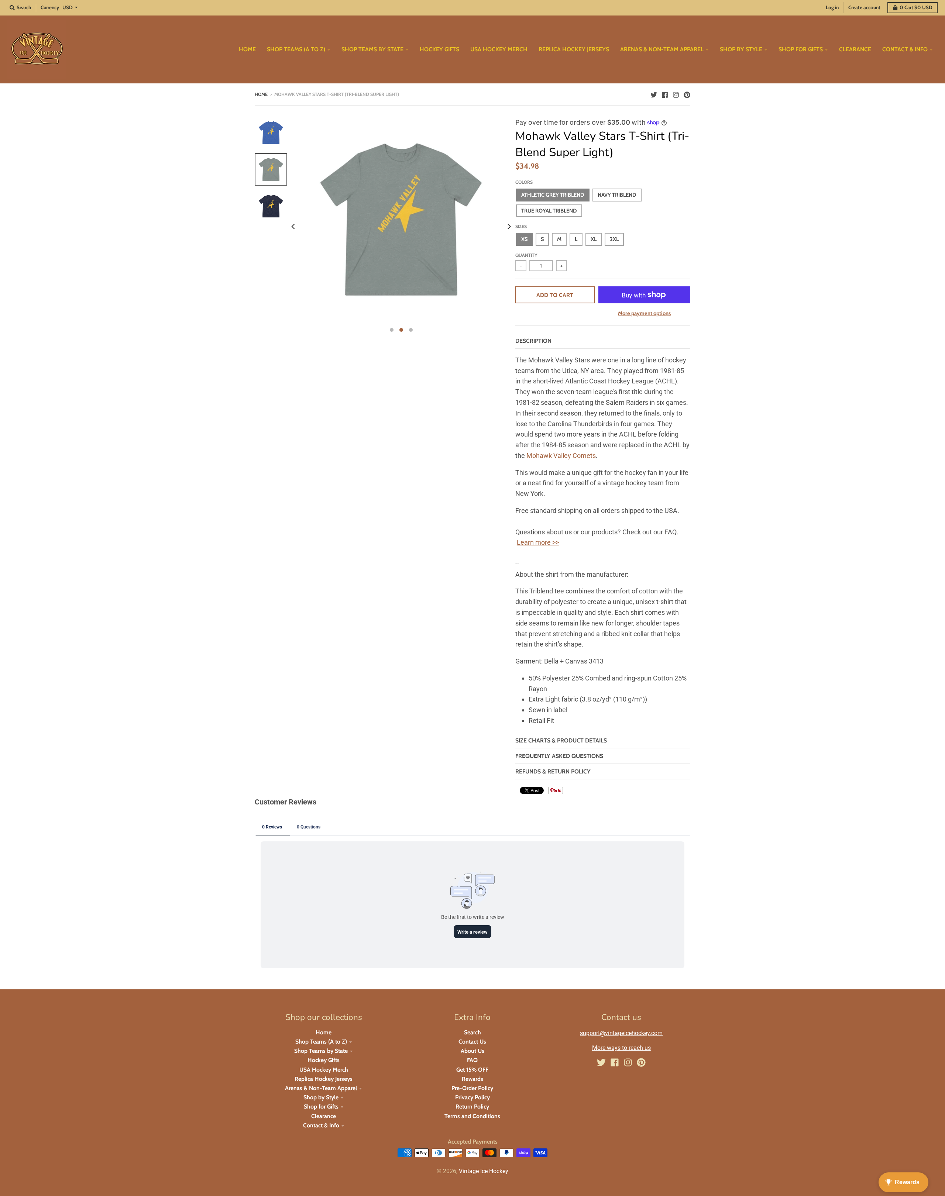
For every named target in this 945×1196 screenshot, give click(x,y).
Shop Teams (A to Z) (321, 1041)
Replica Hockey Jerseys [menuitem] (574, 49)
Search (472, 1032)
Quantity (526, 255)
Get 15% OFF (472, 1069)
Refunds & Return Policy (553, 771)
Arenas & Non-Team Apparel (321, 1088)
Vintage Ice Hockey (483, 1171)
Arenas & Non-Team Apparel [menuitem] (662, 49)
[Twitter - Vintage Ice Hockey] (653, 94)
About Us (472, 1050)
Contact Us (472, 1041)
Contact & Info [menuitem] (905, 49)
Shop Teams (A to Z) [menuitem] (296, 49)
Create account (864, 7)
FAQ (472, 1060)
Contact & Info (321, 1125)
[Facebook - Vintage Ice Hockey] (665, 94)
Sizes (521, 226)
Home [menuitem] (247, 49)
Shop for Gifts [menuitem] (801, 49)
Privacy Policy (472, 1097)
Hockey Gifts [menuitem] (439, 49)
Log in (832, 7)
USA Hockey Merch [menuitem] (499, 49)
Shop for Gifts (321, 1106)
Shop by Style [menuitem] (741, 49)
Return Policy (472, 1106)
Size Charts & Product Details (561, 740)
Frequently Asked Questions (559, 755)
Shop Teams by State (321, 1050)
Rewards (472, 1078)
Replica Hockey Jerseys (324, 1078)
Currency (50, 7)
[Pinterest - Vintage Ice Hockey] (687, 94)
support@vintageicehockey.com (621, 1033)
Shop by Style (321, 1097)
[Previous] (293, 227)
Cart (916, 7)
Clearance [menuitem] (855, 49)
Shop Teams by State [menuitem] (372, 49)
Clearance (323, 1116)
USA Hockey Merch (323, 1069)
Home (261, 94)
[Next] (508, 227)
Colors (524, 182)
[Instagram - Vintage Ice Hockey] (676, 94)
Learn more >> (538, 542)
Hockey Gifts (323, 1060)
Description (533, 340)
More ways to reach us (621, 1047)
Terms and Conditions (472, 1116)
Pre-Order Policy (472, 1088)
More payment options (644, 313)
